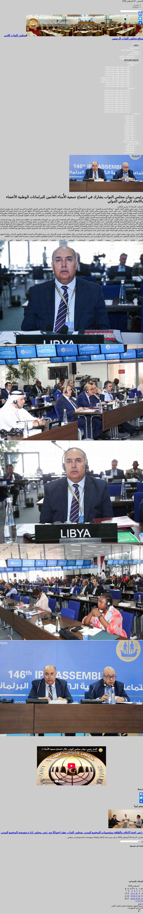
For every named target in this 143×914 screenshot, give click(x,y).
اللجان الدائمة (134, 54)
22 (142, 899)
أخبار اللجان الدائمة (127, 58)
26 (132, 899)
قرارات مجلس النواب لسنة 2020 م (117, 103)
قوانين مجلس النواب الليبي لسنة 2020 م (115, 80)
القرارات (131, 88)
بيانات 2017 (130, 120)
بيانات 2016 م (129, 118)
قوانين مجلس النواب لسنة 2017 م (117, 73)
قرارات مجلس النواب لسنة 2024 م (117, 112)
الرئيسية (135, 43)
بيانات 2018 (130, 122)
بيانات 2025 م (129, 137)
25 (134, 899)
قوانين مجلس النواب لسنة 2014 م (117, 67)
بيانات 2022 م (129, 131)
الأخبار (136, 45)
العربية (136, 5)
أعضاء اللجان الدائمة (126, 56)
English (136, 7)
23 (139, 899)
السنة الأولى (129, 146)
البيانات (136, 114)
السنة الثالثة (129, 150)
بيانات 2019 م (129, 124)
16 (139, 896)
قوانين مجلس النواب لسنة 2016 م (117, 71)
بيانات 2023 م (129, 133)
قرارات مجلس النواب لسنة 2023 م (117, 109)
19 (132, 896)
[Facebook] (71, 794)
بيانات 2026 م (129, 139)
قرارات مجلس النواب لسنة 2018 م (117, 99)
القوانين (131, 65)
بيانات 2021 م (129, 129)
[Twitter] (71, 798)
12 (132, 893)
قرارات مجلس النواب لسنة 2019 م (117, 101)
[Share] (71, 801)
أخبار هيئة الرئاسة (127, 50)
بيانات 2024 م (129, 135)
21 (126, 896)
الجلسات (135, 52)
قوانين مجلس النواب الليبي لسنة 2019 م (115, 77)
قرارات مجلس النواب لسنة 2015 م (117, 92)
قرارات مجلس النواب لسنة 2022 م (117, 107)
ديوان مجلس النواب (131, 60)
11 (134, 893)
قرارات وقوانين (133, 62)
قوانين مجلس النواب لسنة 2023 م (117, 86)
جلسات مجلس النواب (131, 141)
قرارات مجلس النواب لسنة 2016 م (117, 94)
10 (137, 893)
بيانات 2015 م (129, 116)
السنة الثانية (129, 148)
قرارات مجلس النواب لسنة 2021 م (117, 105)
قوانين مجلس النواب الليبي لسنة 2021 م (115, 82)
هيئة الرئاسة (134, 48)
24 (137, 899)
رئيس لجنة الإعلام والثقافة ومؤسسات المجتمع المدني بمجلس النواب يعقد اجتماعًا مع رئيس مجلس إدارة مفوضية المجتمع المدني (72, 832)
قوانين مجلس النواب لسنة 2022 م (117, 84)
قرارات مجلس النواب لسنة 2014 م (117, 90)
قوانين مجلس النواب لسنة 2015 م (117, 69)
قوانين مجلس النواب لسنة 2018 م (117, 75)
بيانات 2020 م (129, 126)
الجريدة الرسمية (133, 143)
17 (137, 896)
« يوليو (140, 904)
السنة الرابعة (129, 152)
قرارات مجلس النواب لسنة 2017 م (117, 97)
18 (134, 896)
